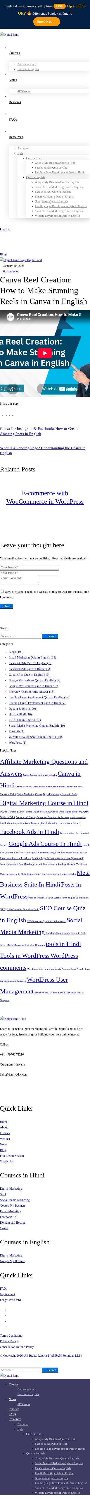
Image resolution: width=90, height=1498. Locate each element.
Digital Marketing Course (29, 794)
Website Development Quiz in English (35, 737)
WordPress (17, 742)
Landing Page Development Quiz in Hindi (37, 703)
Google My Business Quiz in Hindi (33, 686)
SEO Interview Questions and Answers (46, 921)
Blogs (3, 254)
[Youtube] (10, 1321)
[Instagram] (10, 1315)
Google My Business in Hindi (64, 852)
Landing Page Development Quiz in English (39, 697)
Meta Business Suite (10, 874)
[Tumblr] (11, 414)
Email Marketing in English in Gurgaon (20, 823)
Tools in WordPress (25, 955)
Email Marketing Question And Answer (61, 823)
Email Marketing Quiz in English (32, 657)
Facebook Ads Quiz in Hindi (29, 669)
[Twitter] (1, 414)
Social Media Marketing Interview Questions (22, 945)
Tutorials (16, 731)
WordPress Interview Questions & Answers (48, 969)
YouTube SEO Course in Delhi (50, 992)
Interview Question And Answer (31, 691)
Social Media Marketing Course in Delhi (66, 933)
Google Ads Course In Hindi (45, 843)
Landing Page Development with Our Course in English (37, 864)
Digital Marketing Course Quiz (48, 812)
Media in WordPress (77, 864)
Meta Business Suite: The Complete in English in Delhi (48, 874)
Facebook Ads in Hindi (29, 831)
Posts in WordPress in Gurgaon (43, 898)
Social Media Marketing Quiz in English (37, 725)
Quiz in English (22, 708)
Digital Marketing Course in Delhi (60, 794)
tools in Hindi (63, 943)
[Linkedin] (8, 414)
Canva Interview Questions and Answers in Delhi (40, 786)
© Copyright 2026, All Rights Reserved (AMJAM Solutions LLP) (41, 1355)
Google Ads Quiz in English (29, 674)
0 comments (10, 271)
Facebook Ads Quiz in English (30, 663)
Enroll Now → (46, 21)
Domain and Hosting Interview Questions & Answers (42, 817)
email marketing (78, 817)
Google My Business (37, 852)
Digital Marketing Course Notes (16, 812)
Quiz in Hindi (20, 714)
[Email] (14, 414)
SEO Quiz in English (25, 720)
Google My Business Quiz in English (35, 680)
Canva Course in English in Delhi (40, 775)
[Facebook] (5, 414)
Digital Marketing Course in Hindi (44, 802)
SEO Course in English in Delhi (23, 909)
